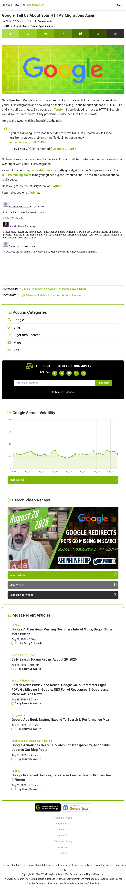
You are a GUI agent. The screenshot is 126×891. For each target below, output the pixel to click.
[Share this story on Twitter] (28, 33)
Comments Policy (63, 841)
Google (15, 625)
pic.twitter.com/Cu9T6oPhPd (28, 142)
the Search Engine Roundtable (32, 865)
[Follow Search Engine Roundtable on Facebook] (54, 373)
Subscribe (103, 382)
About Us (63, 835)
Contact (63, 853)
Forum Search (63, 823)
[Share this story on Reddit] (45, 33)
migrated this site (44, 170)
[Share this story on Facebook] (10, 33)
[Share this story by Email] (97, 33)
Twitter (59, 109)
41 (16, 643)
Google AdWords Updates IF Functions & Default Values (49, 295)
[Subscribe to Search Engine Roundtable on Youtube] (76, 373)
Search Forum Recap (23, 655)
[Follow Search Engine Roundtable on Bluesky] (69, 373)
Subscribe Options (63, 392)
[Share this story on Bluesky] (80, 33)
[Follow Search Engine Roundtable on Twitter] (61, 373)
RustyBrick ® (53, 874)
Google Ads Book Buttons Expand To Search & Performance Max (60, 720)
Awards (63, 829)
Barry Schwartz (45, 21)
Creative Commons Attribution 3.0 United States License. (93, 879)
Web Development (74, 874)
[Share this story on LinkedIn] (63, 33)
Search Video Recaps (23, 680)
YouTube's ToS (91, 883)
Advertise (63, 847)
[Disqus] (63, 242)
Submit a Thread (63, 817)
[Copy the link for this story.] (115, 33)
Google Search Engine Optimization (33, 26)
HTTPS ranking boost (16, 175)
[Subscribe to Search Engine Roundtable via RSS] (83, 373)
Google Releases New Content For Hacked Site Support (54, 288)
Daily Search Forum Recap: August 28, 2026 (44, 659)
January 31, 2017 (64, 148)
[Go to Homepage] (23, 5)
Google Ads (18, 715)
